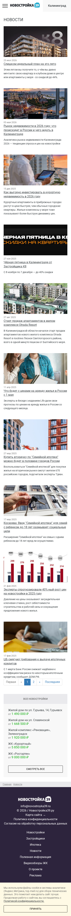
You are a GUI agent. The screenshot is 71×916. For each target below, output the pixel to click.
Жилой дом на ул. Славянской (29, 722)
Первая (11, 682)
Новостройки (36, 832)
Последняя (52, 682)
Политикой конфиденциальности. (24, 901)
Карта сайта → (35, 815)
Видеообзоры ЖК (36, 863)
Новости (35, 851)
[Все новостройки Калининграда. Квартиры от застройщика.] (35, 800)
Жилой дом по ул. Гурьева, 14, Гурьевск (35, 712)
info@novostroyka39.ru (36, 806)
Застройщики (35, 838)
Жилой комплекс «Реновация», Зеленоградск (29, 733)
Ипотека (35, 844)
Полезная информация (35, 857)
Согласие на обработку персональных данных (35, 823)
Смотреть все (35, 769)
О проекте (35, 869)
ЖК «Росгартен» (19, 755)
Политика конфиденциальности (35, 819)
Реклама (35, 875)
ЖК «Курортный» (19, 745)
